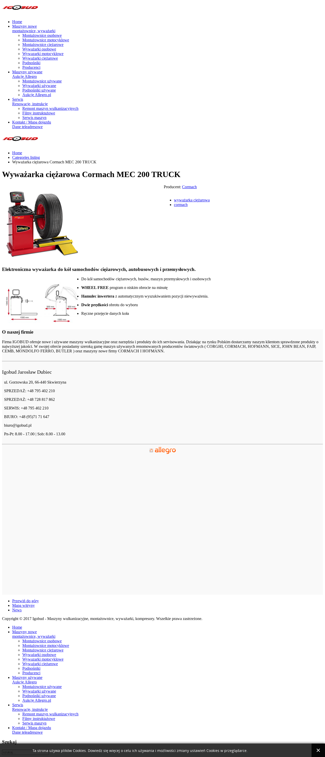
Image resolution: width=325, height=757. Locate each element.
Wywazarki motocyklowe (42, 53)
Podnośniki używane (39, 90)
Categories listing (26, 157)
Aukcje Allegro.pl (36, 95)
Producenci (31, 67)
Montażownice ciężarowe (42, 44)
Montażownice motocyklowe (45, 40)
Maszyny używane (27, 74)
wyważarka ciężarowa (192, 200)
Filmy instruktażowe (38, 113)
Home (17, 22)
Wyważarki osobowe (39, 49)
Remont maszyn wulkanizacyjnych (50, 108)
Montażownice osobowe (42, 35)
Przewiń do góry (25, 601)
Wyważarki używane (39, 85)
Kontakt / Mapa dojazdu (31, 124)
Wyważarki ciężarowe (40, 58)
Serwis (30, 101)
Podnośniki (31, 63)
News (17, 610)
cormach (181, 204)
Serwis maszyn (34, 117)
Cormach (189, 187)
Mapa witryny (23, 605)
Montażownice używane (42, 81)
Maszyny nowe (33, 28)
